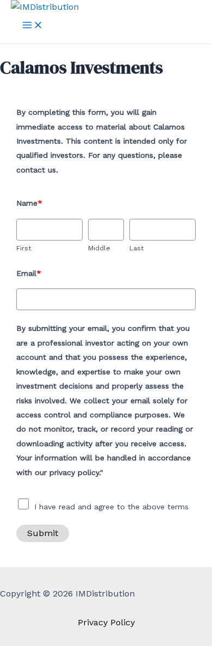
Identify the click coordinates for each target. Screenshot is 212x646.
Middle (99, 248)
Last (136, 248)
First (23, 248)
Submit (42, 533)
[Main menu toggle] (32, 26)
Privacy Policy (106, 622)
